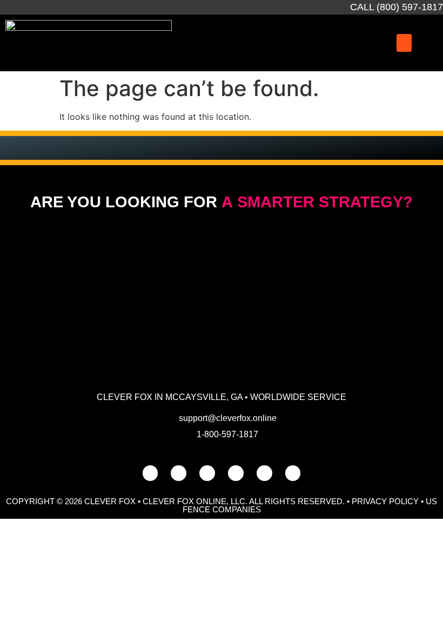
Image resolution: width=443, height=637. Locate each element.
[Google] (178, 473)
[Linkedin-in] (236, 473)
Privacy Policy (385, 501)
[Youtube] (293, 473)
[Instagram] (207, 473)
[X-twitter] (264, 473)
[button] (404, 43)
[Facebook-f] (150, 473)
